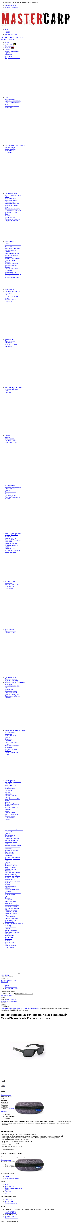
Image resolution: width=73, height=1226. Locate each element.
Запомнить (6, 1006)
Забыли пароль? (11, 999)
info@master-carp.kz (11, 1216)
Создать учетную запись (9, 1001)
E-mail (3, 997)
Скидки (7, 32)
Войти (3, 995)
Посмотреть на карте (11, 1218)
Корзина (3, 980)
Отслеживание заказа (8, 993)
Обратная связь (9, 1186)
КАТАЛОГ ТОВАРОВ (8, 39)
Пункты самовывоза (11, 7)
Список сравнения (11, 987)
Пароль (3, 999)
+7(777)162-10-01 (6, 37)
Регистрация (9, 995)
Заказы (7, 985)
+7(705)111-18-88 (17, 37)
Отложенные (9, 1201)
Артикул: (4, 1096)
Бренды (7, 1190)
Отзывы (7, 31)
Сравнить (11, 1108)
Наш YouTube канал (11, 34)
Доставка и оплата (11, 5)
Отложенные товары (11, 988)
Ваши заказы (9, 1199)
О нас (6, 29)
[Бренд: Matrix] (4, 1101)
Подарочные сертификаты (13, 1188)
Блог (6, 1193)
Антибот (3, 1003)
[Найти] (19, 973)
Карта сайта (8, 1191)
